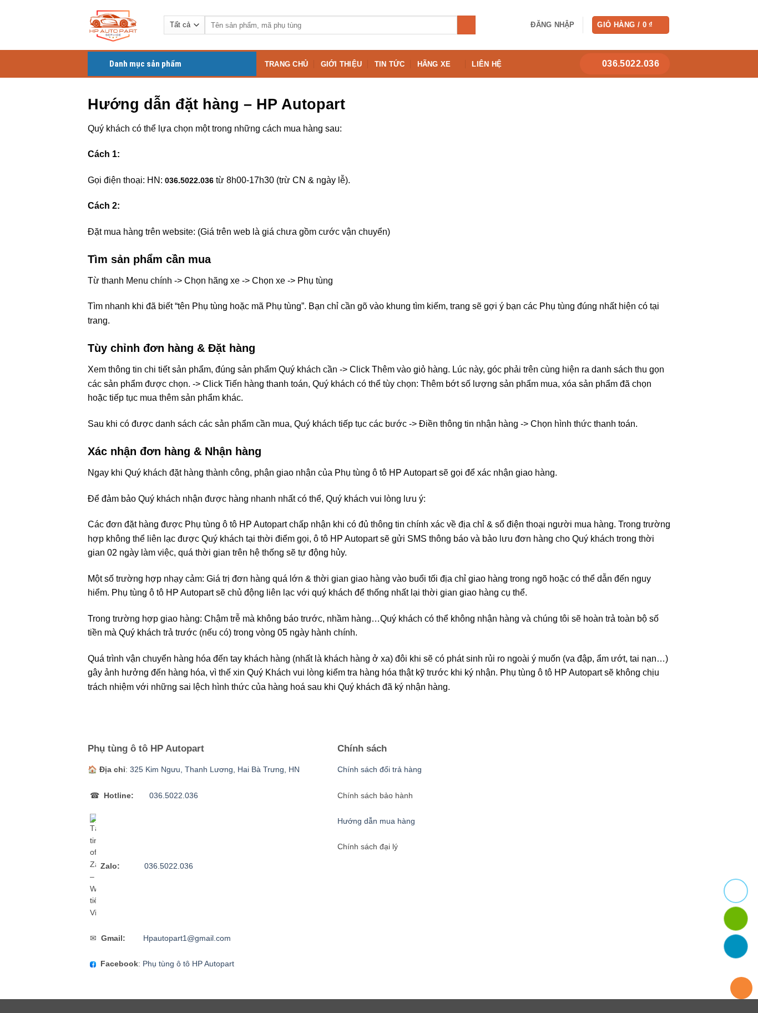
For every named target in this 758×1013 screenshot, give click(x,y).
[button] (552, 25)
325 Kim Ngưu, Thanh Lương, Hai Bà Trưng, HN (215, 769)
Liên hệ (487, 64)
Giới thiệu (341, 64)
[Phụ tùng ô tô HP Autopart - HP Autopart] (117, 25)
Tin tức (390, 64)
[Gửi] (466, 25)
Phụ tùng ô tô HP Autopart (188, 964)
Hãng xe (434, 64)
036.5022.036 (189, 181)
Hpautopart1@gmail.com (187, 938)
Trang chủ (286, 64)
